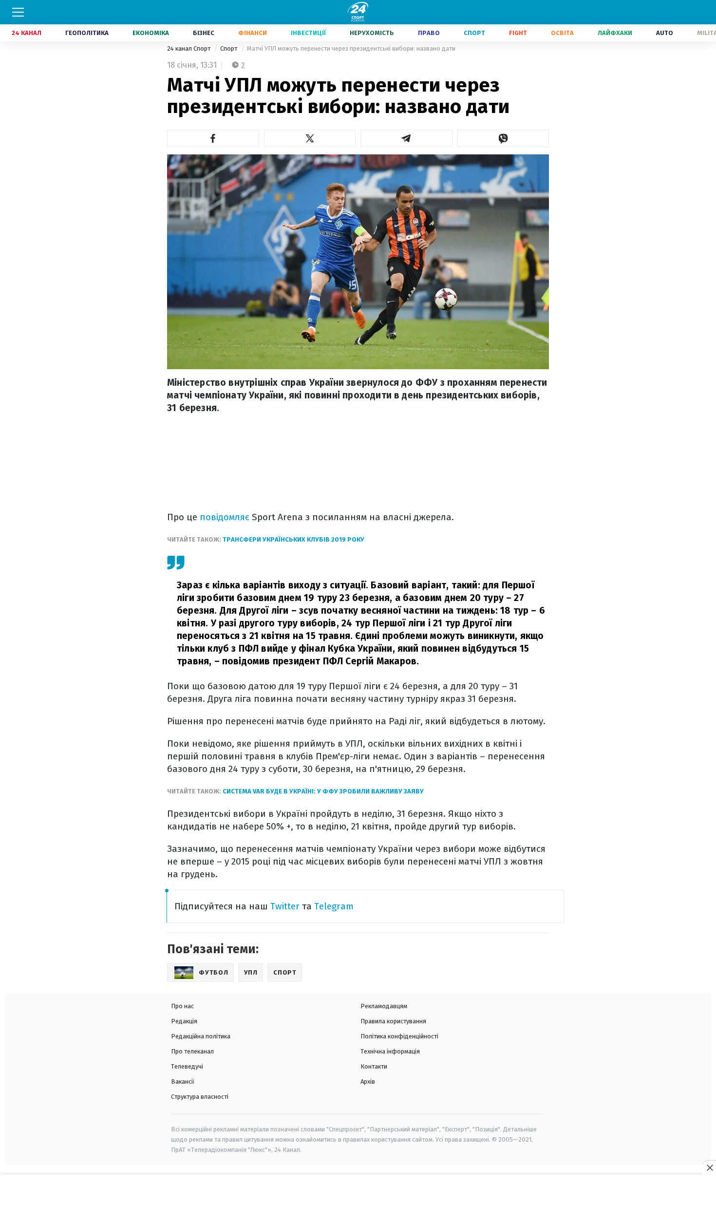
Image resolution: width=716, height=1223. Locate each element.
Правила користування (393, 1021)
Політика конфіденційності (399, 1036)
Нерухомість (372, 33)
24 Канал (26, 33)
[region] (358, 1199)
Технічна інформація (390, 1051)
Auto (664, 33)
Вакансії (183, 1081)
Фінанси (252, 33)
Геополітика (87, 33)
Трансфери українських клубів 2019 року (293, 539)
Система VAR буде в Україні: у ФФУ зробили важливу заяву (323, 791)
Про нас (182, 1006)
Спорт (474, 33)
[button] (213, 138)
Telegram (334, 906)
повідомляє (226, 517)
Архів (367, 1081)
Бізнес (203, 33)
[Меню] (18, 12)
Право (429, 33)
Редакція (184, 1021)
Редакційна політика (200, 1036)
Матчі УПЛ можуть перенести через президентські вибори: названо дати (351, 48)
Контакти (373, 1066)
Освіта (562, 33)
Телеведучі (187, 1066)
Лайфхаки (615, 33)
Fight (518, 33)
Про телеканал (192, 1051)
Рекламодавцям (383, 1006)
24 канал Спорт (189, 48)
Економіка (150, 33)
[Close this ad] (709, 1167)
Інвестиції (308, 33)
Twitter (285, 906)
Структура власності (199, 1096)
